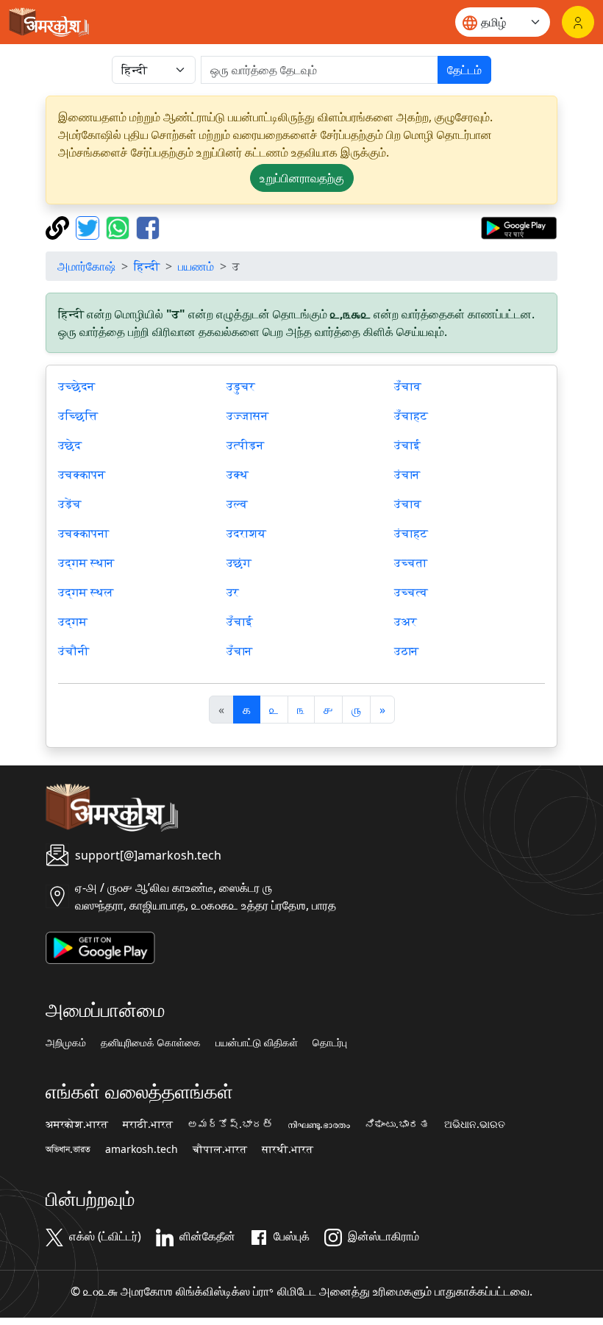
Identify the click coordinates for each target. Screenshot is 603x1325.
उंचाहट (411, 533)
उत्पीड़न (245, 445)
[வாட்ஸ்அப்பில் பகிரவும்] (119, 226)
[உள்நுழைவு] (578, 22)
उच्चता (410, 562)
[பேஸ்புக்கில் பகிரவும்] (148, 226)
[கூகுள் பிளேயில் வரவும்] (518, 226)
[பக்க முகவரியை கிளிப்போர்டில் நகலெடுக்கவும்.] (59, 226)
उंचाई (407, 445)
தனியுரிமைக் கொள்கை (151, 1043)
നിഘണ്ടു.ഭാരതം (319, 1124)
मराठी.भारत (148, 1124)
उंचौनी (73, 651)
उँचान (239, 651)
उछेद (70, 445)
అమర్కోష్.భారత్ (230, 1124)
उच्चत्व (411, 592)
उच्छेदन (76, 386)
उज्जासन (247, 415)
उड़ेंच (70, 504)
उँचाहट (411, 415)
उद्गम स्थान (86, 562)
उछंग (238, 562)
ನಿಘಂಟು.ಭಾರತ (397, 1124)
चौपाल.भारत (220, 1149)
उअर (405, 621)
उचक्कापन (81, 474)
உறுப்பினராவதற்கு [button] (302, 178)
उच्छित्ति (78, 415)
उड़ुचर (240, 386)
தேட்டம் (464, 70)
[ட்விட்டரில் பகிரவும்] (89, 226)
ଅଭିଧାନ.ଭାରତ (474, 1124)
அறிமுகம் (66, 1043)
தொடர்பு (330, 1043)
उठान (406, 651)
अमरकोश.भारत (77, 1124)
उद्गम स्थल (86, 592)
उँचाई (239, 621)
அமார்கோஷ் (86, 266)
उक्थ (237, 474)
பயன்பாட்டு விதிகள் (256, 1043)
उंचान (407, 474)
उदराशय (246, 533)
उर (232, 592)
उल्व (237, 504)
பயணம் (196, 266)
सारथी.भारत (287, 1149)
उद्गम (73, 621)
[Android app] (100, 946)
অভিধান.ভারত (68, 1149)
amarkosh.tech (141, 1149)
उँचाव (407, 386)
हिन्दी (147, 266)
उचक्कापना (83, 533)
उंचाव (407, 504)
